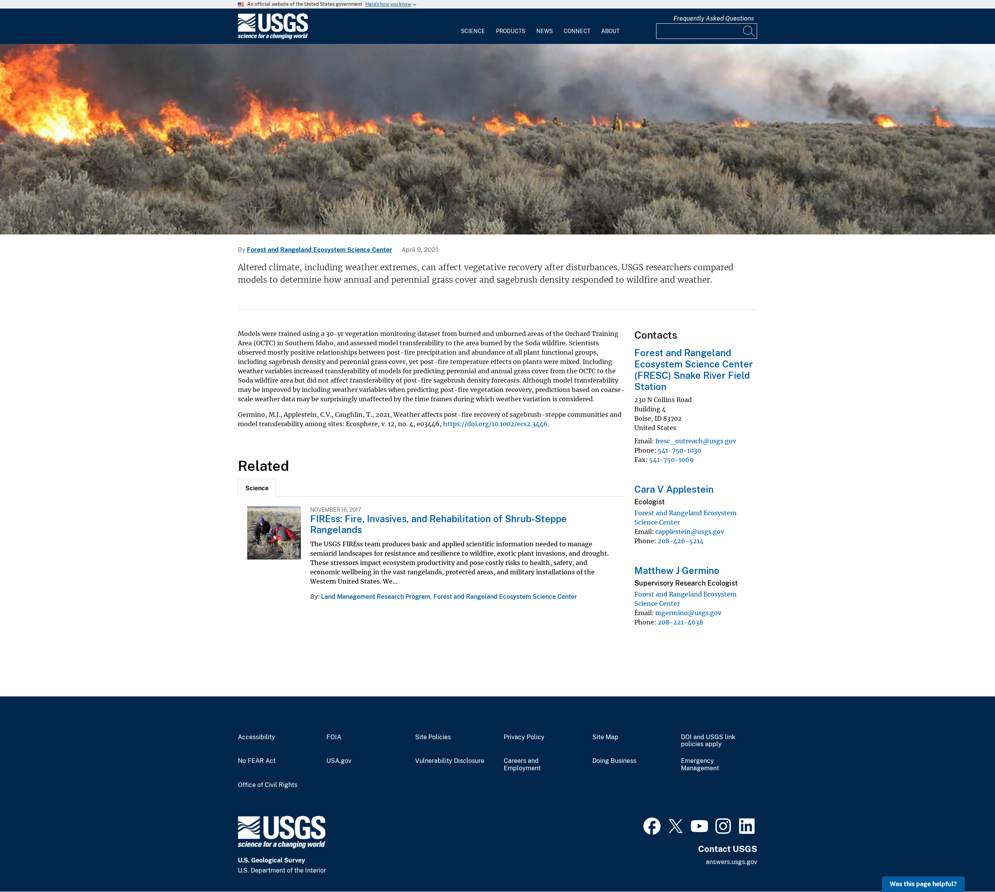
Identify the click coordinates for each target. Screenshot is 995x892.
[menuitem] (473, 26)
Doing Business (614, 760)
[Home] (273, 37)
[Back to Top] (966, 863)
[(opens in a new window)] (652, 825)
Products (510, 31)
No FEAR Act (257, 760)
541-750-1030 (679, 450)
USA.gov (338, 760)
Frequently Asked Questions (714, 18)
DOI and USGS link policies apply (708, 741)
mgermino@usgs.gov (688, 613)
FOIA (333, 737)
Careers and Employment (522, 764)
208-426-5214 (680, 541)
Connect (577, 31)
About (610, 31)
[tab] (257, 488)
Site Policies (433, 737)
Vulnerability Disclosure (449, 760)
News (544, 31)
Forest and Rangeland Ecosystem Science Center (319, 250)
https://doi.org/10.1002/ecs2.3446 (495, 424)
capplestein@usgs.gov (689, 531)
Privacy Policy (524, 737)
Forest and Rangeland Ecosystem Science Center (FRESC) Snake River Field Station (693, 369)
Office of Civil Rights (267, 785)
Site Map (605, 737)
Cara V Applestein (674, 489)
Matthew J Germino (676, 570)
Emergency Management (700, 764)
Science (473, 31)
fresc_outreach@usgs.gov (695, 441)
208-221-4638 (680, 622)
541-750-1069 (671, 459)
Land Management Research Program (375, 596)
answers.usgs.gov (731, 862)
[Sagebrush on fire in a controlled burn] (497, 139)
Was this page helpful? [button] (923, 884)
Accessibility (256, 737)
